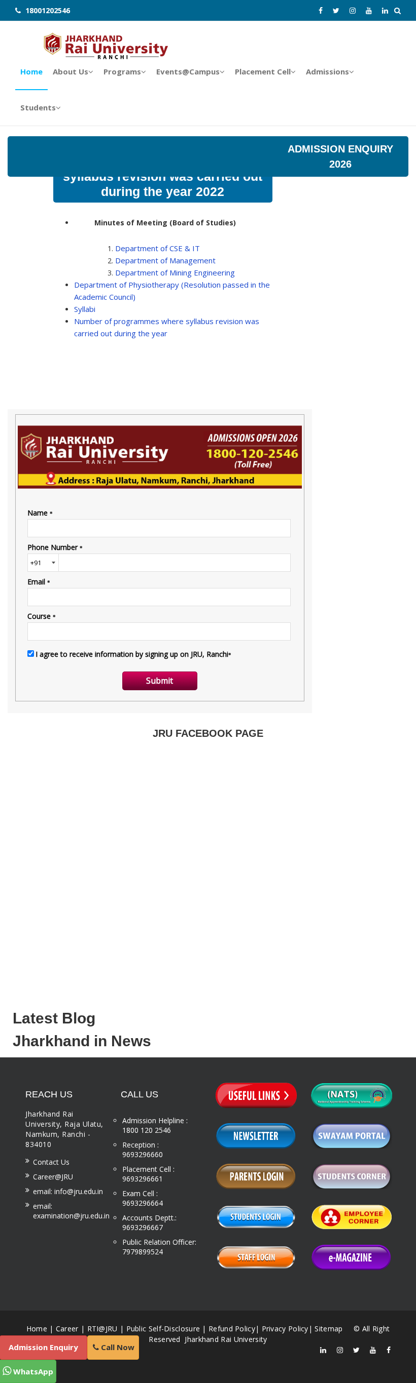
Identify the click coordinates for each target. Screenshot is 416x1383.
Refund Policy (232, 1328)
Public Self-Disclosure (163, 1328)
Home (36, 1328)
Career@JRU (53, 1176)
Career (67, 1328)
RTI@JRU (102, 1328)
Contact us (51, 1162)
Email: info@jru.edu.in (68, 1191)
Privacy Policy (285, 1328)
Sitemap (328, 1328)
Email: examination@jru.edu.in (71, 1210)
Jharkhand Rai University (225, 1339)
